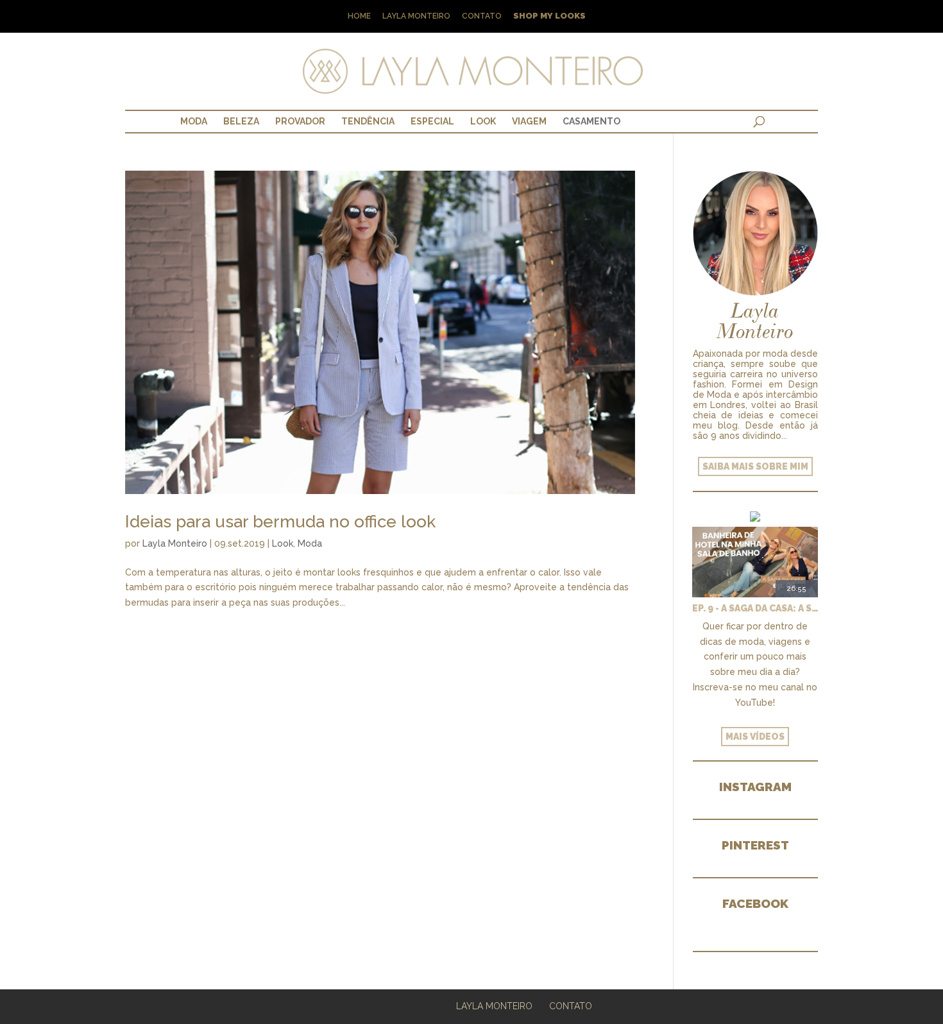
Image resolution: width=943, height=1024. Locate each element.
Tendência (368, 121)
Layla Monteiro (416, 16)
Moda (193, 121)
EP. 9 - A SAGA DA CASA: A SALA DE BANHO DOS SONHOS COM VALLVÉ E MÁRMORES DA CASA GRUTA (755, 608)
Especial (432, 121)
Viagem (529, 121)
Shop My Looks (549, 16)
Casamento (591, 121)
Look (483, 121)
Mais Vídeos (755, 736)
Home (359, 16)
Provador (300, 121)
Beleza (241, 121)
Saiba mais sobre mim (755, 466)
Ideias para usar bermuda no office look (280, 521)
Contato (482, 16)
